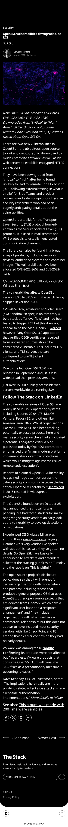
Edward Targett (22, 51)
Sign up (7, 792)
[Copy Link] (29, 718)
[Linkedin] (6, 813)
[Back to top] (62, 813)
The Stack (38, 823)
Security (8, 27)
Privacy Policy (11, 797)
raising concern (34, 539)
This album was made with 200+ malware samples (33, 707)
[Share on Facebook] (6, 718)
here (49, 432)
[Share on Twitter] (13, 718)
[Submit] (62, 777)
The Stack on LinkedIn (39, 397)
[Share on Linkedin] (21, 718)
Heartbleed (56, 487)
